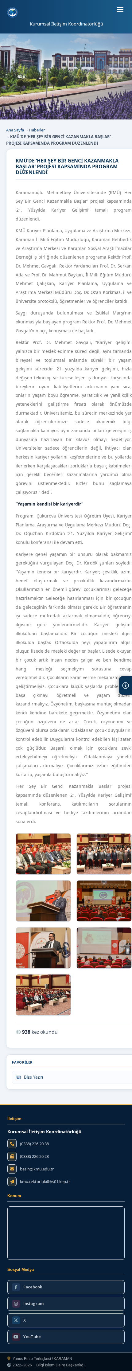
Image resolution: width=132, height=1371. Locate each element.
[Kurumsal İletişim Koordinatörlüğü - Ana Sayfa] (12, 12)
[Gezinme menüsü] (120, 9)
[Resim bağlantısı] (43, 854)
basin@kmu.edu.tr (37, 1169)
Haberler (37, 130)
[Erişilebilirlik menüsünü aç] (125, 685)
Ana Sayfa (15, 130)
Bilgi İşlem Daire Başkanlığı (60, 1365)
